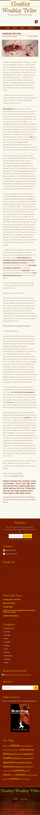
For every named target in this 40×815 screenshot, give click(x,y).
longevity (17, 766)
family (32, 750)
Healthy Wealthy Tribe (20, 7)
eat (19, 750)
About (15, 28)
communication (7, 750)
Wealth (6, 662)
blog (28, 746)
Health (6, 638)
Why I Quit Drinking (9, 603)
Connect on (23, 798)
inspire (28, 762)
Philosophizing (8, 656)
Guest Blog (7, 635)
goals (13, 753)
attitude (14, 745)
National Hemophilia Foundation (23, 260)
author (22, 746)
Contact (22, 28)
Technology (7, 659)
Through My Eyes (11, 33)
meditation (29, 767)
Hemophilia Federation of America (15, 263)
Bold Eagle (25, 270)
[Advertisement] (14, 577)
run (14, 775)
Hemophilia (7, 642)
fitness (7, 753)
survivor (28, 775)
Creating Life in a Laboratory (12, 599)
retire (12, 775)
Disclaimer (31, 28)
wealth (8, 779)
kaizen (6, 766)
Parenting (6, 652)
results (6, 774)
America (8, 746)
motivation (18, 770)
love (23, 766)
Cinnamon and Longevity (10, 616)
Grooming (7, 632)
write (20, 779)
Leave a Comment (33, 36)
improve (8, 762)
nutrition (27, 771)
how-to (31, 758)
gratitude (19, 754)
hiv (22, 758)
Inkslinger (7, 645)
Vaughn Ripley (8, 36)
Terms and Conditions (26, 811)
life (11, 766)
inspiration (19, 762)
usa (32, 775)
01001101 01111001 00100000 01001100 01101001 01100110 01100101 (19, 611)
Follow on (15, 798)
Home (8, 28)
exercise (24, 749)
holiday (26, 758)
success (20, 774)
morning (9, 771)
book (30, 746)
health (7, 758)
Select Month (7, 688)
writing (28, 779)
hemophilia (16, 758)
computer (15, 750)
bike (25, 746)
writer (23, 779)
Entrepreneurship (9, 628)
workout (14, 778)
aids (4, 746)
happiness (28, 753)
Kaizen (6, 649)
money (5, 771)
